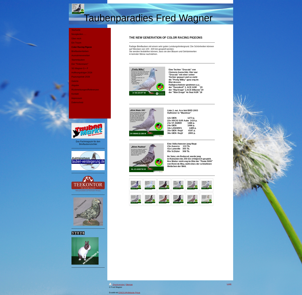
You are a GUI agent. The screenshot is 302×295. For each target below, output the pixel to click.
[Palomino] (164, 199)
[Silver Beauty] (136, 185)
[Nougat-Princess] (192, 199)
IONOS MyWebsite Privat (129, 293)
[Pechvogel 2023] (136, 199)
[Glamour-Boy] (206, 185)
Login (229, 284)
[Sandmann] (192, 185)
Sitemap (129, 284)
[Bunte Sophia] (150, 185)
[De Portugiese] (206, 199)
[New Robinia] (164, 185)
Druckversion (118, 284)
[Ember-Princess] (150, 199)
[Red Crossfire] (178, 199)
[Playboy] (178, 185)
